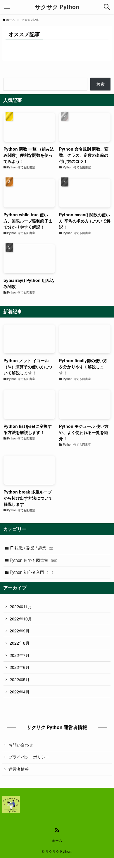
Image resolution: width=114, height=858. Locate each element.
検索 (100, 84)
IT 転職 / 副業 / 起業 (31, 548)
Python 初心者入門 (31, 572)
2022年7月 (20, 655)
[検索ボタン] (107, 7)
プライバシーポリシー (28, 757)
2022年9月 (20, 631)
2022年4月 (20, 692)
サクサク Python (57, 7)
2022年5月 (20, 679)
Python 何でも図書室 (33, 560)
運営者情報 (18, 769)
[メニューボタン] (7, 7)
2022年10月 (21, 619)
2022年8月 (20, 643)
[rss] (57, 830)
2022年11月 (21, 606)
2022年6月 (20, 667)
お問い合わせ (20, 745)
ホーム (57, 840)
